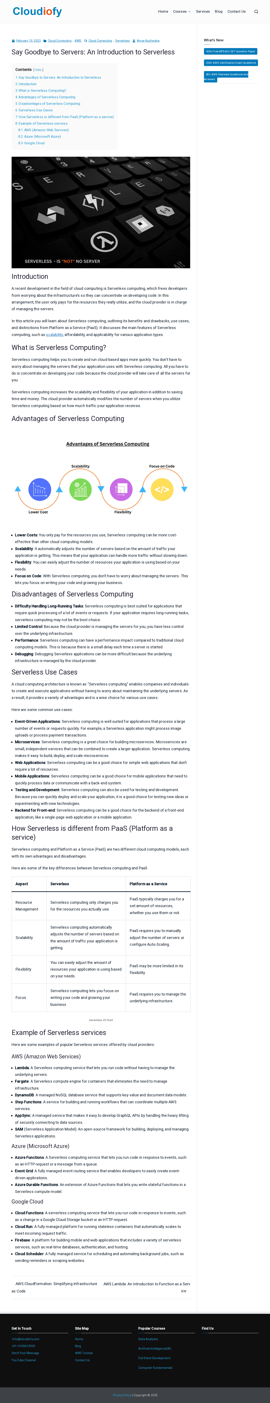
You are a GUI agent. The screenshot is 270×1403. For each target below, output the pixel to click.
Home (163, 11)
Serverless (122, 40)
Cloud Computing (60, 40)
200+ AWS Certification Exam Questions (231, 62)
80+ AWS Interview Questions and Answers (226, 77)
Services (203, 11)
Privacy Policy (122, 1395)
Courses (180, 11)
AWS (78, 40)
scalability (54, 334)
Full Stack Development (154, 1358)
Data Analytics (148, 1339)
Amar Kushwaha (148, 40)
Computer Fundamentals (155, 1367)
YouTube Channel (24, 1360)
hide (38, 70)
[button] (189, 11)
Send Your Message (25, 1353)
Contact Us (237, 11)
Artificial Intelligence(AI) (154, 1348)
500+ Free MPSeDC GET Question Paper (230, 51)
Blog (219, 11)
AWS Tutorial (84, 1353)
